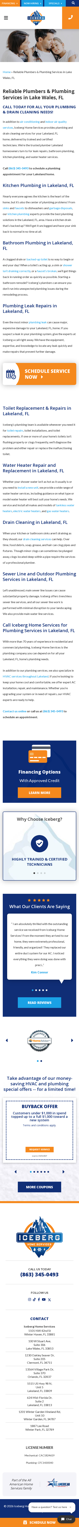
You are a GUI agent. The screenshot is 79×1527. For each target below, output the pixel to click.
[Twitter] (49, 1299)
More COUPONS (39, 1187)
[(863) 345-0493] (70, 18)
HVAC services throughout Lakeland (26, 676)
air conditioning (30, 121)
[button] (34, 873)
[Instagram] (29, 1299)
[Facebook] (39, 1299)
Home (7, 72)
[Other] (34, 1299)
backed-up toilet (37, 259)
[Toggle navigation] (6, 18)
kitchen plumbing (18, 214)
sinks (6, 208)
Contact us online (14, 711)
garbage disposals (60, 208)
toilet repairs (15, 430)
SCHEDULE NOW (41, 1522)
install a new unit (28, 487)
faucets (19, 208)
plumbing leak (38, 322)
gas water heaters (58, 511)
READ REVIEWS (39, 1002)
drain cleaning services (37, 539)
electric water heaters (27, 511)
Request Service (39, 1149)
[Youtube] (44, 1299)
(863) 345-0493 (18, 168)
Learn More (39, 792)
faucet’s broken (47, 271)
